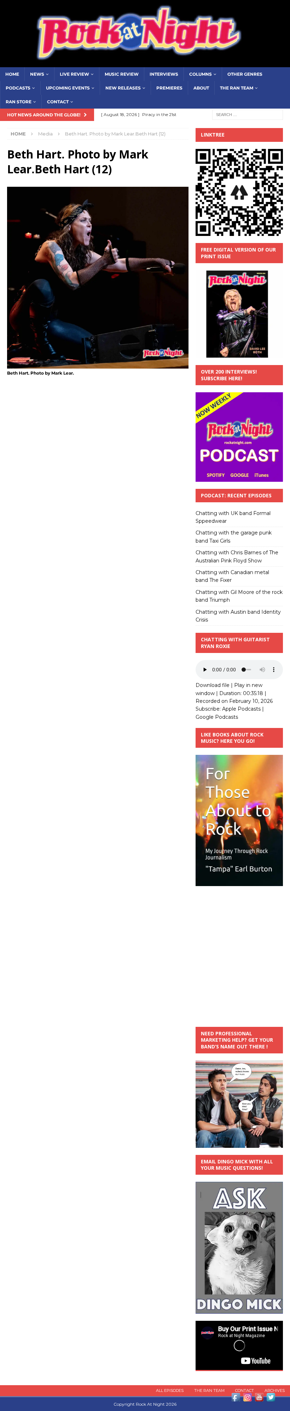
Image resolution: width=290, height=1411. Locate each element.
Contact (58, 101)
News (37, 74)
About (201, 88)
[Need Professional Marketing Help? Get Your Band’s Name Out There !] (239, 1143)
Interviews (164, 74)
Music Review (122, 74)
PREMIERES (169, 88)
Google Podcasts (217, 717)
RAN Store (18, 101)
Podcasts (18, 88)
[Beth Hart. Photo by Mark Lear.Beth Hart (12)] (97, 364)
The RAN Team (236, 88)
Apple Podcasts (241, 709)
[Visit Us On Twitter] (271, 1399)
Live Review (74, 74)
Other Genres (244, 74)
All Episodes (170, 1390)
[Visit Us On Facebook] (236, 1399)
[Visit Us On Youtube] (259, 1399)
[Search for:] (247, 114)
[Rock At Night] (145, 63)
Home (12, 74)
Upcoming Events (68, 88)
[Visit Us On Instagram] (247, 1399)
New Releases (123, 88)
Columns (200, 74)
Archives (275, 1390)
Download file (213, 685)
